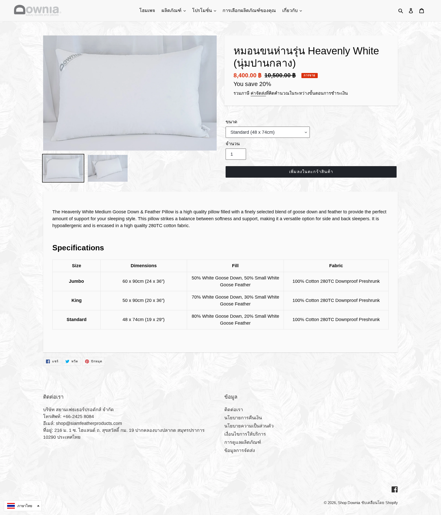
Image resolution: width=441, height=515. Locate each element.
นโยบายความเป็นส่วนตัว (249, 425)
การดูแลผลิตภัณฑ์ (242, 442)
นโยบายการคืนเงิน (243, 417)
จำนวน (233, 143)
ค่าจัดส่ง (258, 93)
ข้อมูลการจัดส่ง (239, 450)
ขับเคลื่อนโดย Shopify (379, 502)
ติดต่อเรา (233, 409)
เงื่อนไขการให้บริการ (245, 434)
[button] (23, 505)
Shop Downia (349, 502)
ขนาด (231, 121)
